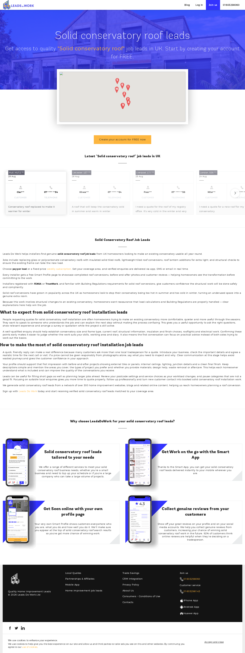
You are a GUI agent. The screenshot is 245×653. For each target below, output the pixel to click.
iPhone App (190, 600)
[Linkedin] (23, 627)
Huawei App (190, 613)
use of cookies (29, 647)
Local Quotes (73, 573)
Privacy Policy (130, 584)
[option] (35, 193)
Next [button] (235, 193)
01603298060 (231, 4)
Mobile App (72, 584)
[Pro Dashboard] (18, 4)
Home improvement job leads (83, 590)
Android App (191, 606)
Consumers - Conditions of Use (141, 596)
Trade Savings (130, 573)
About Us (128, 590)
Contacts (127, 602)
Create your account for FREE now (122, 139)
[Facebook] (10, 627)
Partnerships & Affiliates (79, 578)
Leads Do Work (28, 391)
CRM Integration (132, 578)
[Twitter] (16, 627)
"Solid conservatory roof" (91, 48)
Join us (213, 4)
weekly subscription (59, 268)
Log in (199, 4)
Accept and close (214, 642)
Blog (187, 4)
